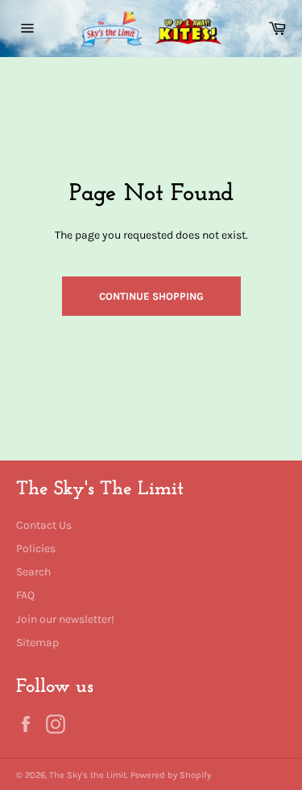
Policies (36, 548)
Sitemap (37, 642)
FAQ (25, 595)
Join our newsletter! (65, 619)
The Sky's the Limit (87, 775)
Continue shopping (151, 296)
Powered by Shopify (170, 775)
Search (33, 572)
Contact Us (44, 525)
